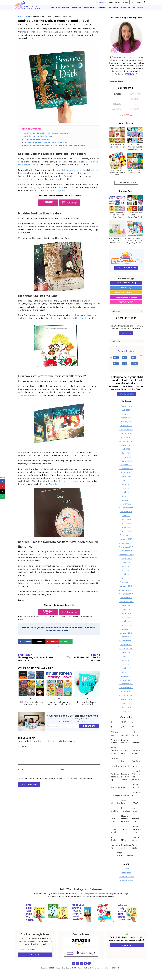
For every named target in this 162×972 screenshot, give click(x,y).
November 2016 (126, 687)
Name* (21, 769)
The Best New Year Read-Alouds (135, 172)
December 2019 (126, 543)
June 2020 (126, 519)
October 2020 (126, 511)
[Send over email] (2, 496)
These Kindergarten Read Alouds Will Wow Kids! (117, 215)
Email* (62, 769)
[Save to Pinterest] (2, 486)
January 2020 (126, 539)
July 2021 (126, 480)
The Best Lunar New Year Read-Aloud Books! (117, 173)
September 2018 (126, 601)
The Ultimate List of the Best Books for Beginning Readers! (135, 240)
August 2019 (126, 558)
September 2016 (126, 695)
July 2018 (126, 609)
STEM (123, 840)
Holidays (125, 795)
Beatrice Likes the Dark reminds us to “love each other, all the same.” (55, 145)
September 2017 (126, 648)
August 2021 (126, 476)
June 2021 (126, 484)
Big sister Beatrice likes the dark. (38, 136)
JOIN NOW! (127, 945)
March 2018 (126, 625)
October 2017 (126, 644)
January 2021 (126, 504)
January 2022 (126, 465)
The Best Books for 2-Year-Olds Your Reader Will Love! (117, 240)
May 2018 (126, 617)
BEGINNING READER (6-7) (126, 292)
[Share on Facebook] (2, 481)
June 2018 (126, 613)
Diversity (124, 761)
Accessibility (105, 968)
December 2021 (126, 468)
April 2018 (126, 621)
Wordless (130, 855)
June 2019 (126, 566)
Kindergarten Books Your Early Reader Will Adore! (59, 703)
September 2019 (126, 555)
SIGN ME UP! (89, 726)
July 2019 (126, 562)
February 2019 (126, 582)
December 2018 (126, 590)
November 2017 (126, 641)
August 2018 (126, 605)
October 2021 (126, 472)
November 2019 (126, 547)
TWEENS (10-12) (126, 302)
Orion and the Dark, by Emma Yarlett (86, 703)
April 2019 (126, 574)
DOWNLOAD (126, 333)
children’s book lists (63, 627)
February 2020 (126, 535)
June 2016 (126, 707)
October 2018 (126, 597)
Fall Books (125, 766)
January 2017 (126, 680)
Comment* (23, 746)
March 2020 (126, 531)
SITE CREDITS (116, 968)
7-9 (133, 727)
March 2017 (126, 672)
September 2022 (126, 441)
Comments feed (126, 876)
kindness (74, 481)
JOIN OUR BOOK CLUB (126, 267)
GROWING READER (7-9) (126, 297)
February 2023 (126, 422)
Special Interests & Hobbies (136, 829)
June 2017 (126, 660)
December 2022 (126, 429)
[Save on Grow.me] (75, 641)
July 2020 (126, 515)
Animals (124, 735)
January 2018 (126, 633)
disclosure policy (57, 190)
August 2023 (126, 406)
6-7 (122, 727)
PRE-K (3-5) (126, 288)
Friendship (115, 787)
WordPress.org (126, 880)
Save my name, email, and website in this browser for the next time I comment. (57, 778)
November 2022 (126, 433)
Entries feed (126, 873)
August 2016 (126, 699)
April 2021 (126, 492)
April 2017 (126, 668)
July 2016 (126, 703)
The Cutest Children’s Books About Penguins (135, 147)
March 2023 (126, 418)
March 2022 (126, 461)
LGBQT (135, 803)
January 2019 (126, 586)
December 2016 (126, 684)
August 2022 (126, 445)
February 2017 (126, 676)
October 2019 (126, 551)
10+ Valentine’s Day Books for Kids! (117, 146)
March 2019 (126, 578)
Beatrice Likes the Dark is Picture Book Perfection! (46, 133)
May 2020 (126, 523)
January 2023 (126, 425)
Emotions (136, 761)
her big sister (82, 318)
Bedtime (135, 743)
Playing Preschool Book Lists (125, 819)
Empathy (115, 766)
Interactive (115, 803)
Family (134, 766)
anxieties (54, 484)
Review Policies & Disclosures (88, 968)
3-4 (31, 16)
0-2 (112, 722)
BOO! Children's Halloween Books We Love (31, 703)
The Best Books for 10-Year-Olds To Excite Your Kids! (135, 215)
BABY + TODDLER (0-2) (126, 283)
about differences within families (71, 170)
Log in (126, 869)
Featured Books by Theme (125, 777)
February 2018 (126, 629)
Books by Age (23, 16)
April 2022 (126, 457)
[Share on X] (2, 491)
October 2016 (126, 691)
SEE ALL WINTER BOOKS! (126, 183)
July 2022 (126, 449)
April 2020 (126, 527)
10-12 (123, 722)
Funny (123, 787)
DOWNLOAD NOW (126, 394)
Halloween (115, 795)
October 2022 (126, 437)
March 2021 (126, 496)
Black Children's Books (115, 750)
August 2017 (126, 652)
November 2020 (126, 508)
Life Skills (114, 811)
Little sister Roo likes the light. (36, 139)
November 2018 (126, 594)
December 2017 (126, 637)
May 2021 (126, 488)
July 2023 (126, 410)
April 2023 (126, 414)
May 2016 (126, 711)
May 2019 (126, 570)
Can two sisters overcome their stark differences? (46, 142)
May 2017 (126, 664)
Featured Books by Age (115, 777)
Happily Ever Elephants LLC (66, 968)
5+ (112, 727)
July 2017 (126, 656)
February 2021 (126, 500)
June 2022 (126, 453)
